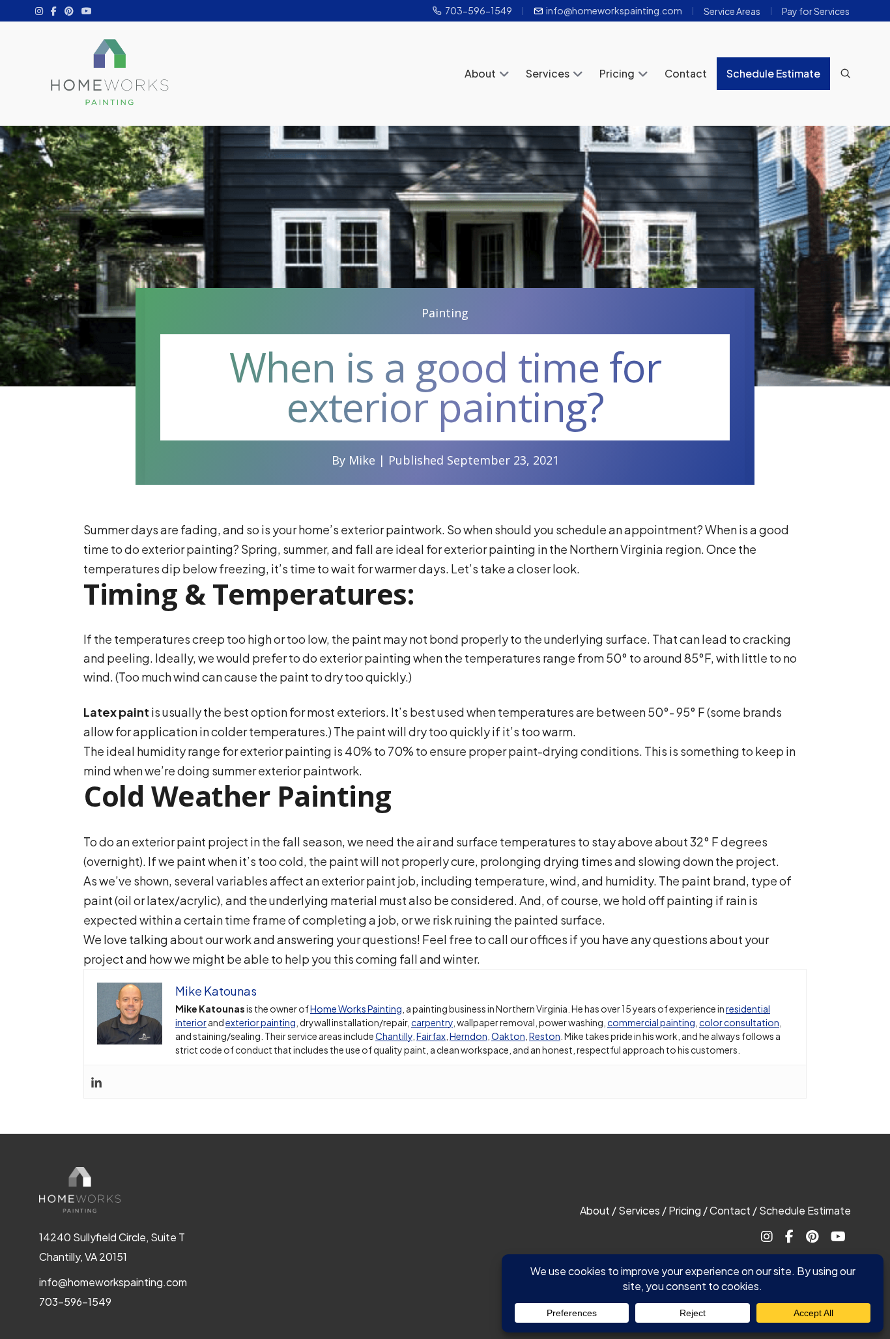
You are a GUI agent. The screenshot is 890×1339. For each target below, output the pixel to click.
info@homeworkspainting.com (614, 11)
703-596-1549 (478, 11)
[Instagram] (39, 10)
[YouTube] (86, 10)
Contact (686, 73)
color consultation (739, 1022)
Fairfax (431, 1036)
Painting (445, 313)
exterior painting (260, 1022)
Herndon (468, 1036)
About (480, 73)
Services (547, 73)
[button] (504, 75)
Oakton (508, 1036)
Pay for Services (816, 11)
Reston (544, 1036)
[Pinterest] (69, 10)
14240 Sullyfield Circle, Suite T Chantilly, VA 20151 (112, 1246)
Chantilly (393, 1036)
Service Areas (732, 11)
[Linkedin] (96, 1081)
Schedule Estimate (773, 73)
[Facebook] (54, 10)
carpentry (432, 1022)
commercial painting (651, 1022)
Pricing (617, 73)
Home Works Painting (356, 1009)
